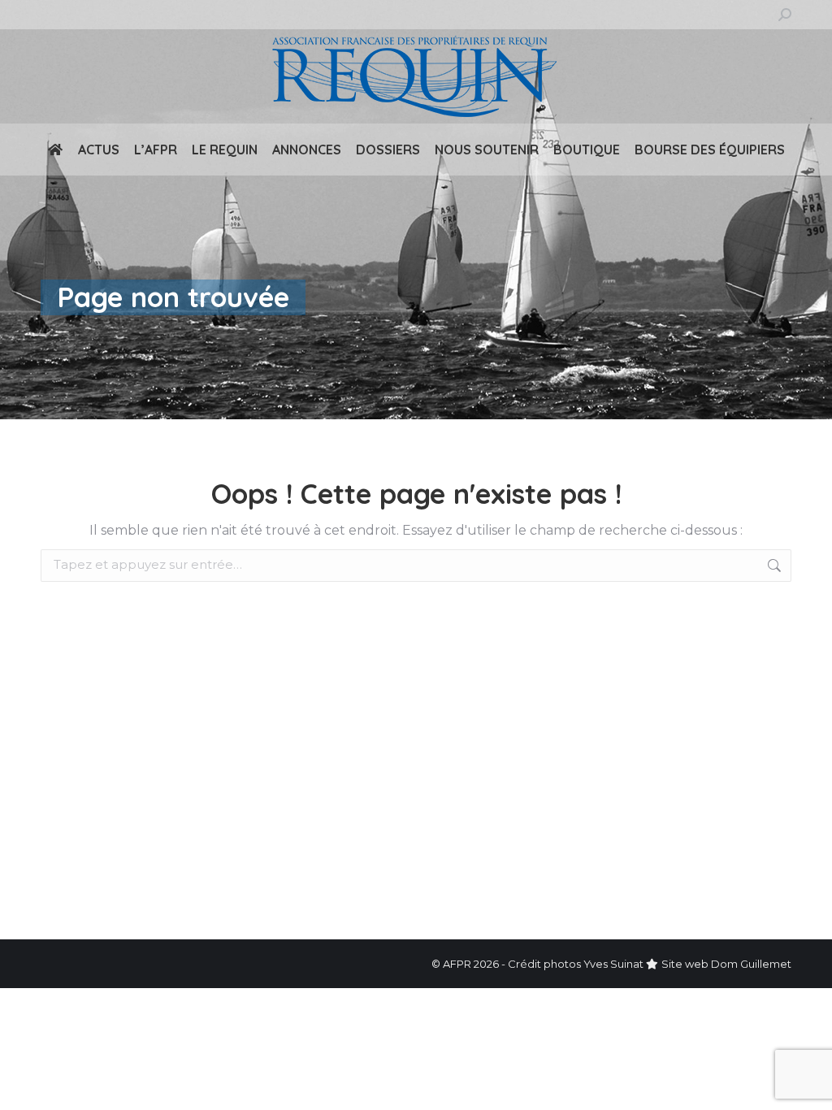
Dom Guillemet (751, 963)
